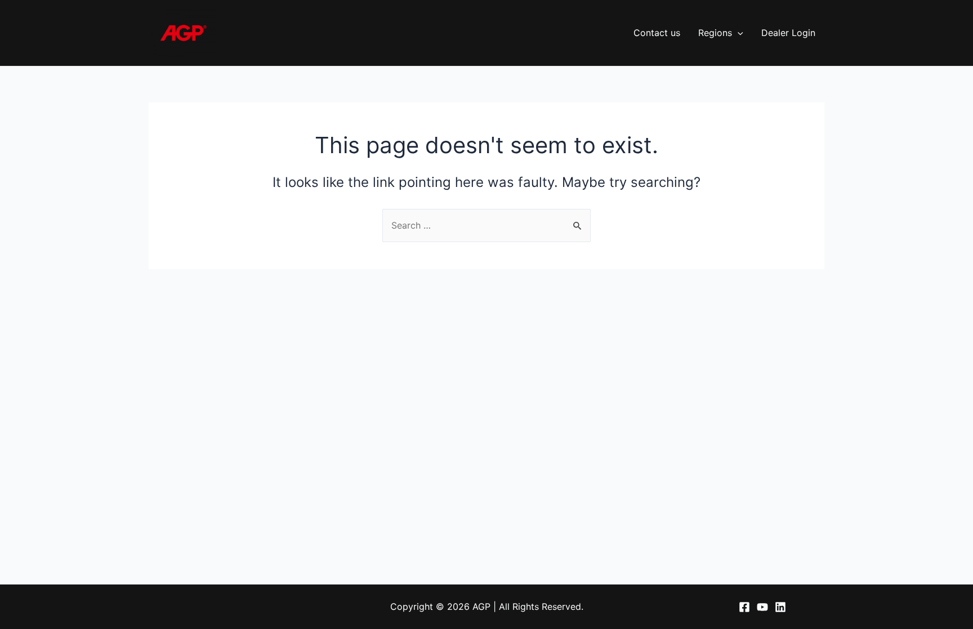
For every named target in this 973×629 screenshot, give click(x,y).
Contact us (656, 32)
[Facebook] (744, 607)
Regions (715, 32)
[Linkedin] (780, 607)
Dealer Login (788, 32)
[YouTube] (762, 607)
